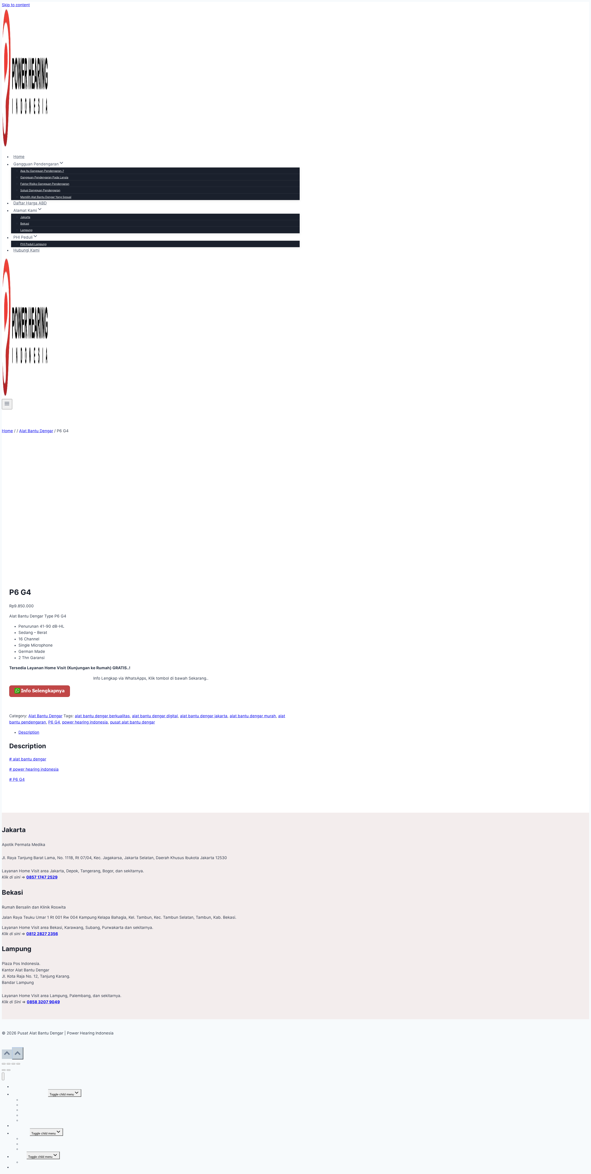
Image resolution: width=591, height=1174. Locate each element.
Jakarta (25, 217)
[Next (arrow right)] (8, 1070)
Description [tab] (28, 732)
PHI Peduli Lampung (33, 244)
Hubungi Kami (26, 250)
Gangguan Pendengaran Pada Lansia (44, 177)
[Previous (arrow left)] (4, 1070)
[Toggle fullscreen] (8, 1064)
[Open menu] (7, 404)
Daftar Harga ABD (30, 203)
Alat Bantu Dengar (45, 716)
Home (18, 156)
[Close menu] (3, 1076)
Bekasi (24, 223)
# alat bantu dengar (27, 759)
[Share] (13, 1064)
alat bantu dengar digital (155, 716)
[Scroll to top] (7, 1054)
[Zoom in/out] (4, 1064)
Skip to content (16, 5)
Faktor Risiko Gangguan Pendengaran (44, 184)
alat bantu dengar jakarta (203, 716)
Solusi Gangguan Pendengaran (40, 190)
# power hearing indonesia (34, 769)
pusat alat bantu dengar (132, 722)
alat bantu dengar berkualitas (102, 716)
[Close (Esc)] (18, 1064)
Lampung (26, 230)
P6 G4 (54, 722)
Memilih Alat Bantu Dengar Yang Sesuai (45, 197)
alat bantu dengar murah (253, 716)
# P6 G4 (17, 779)
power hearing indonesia (85, 722)
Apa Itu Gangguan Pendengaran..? (42, 171)
